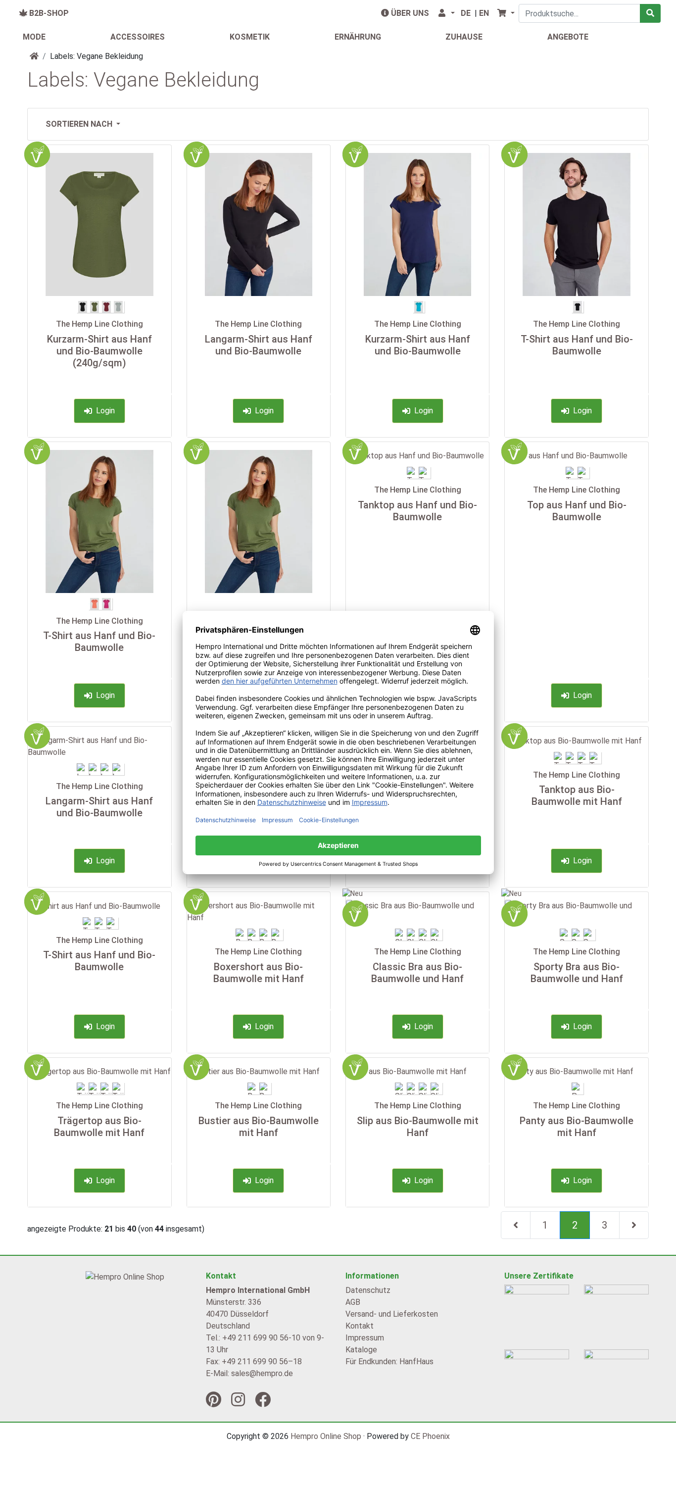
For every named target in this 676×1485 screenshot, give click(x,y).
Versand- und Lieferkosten (391, 1314)
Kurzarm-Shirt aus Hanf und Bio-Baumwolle (417, 345)
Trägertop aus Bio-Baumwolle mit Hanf (99, 1126)
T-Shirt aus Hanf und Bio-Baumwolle (577, 345)
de (466, 13)
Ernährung (358, 37)
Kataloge (361, 1349)
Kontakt (359, 1326)
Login (103, 410)
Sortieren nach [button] (80, 124)
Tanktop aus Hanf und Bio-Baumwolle (417, 511)
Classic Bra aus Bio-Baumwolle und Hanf (417, 973)
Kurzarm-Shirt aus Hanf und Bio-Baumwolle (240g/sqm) (99, 351)
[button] (446, 13)
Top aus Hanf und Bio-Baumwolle (577, 511)
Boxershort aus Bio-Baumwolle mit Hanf (258, 973)
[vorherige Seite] (516, 1225)
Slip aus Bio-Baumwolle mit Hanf (418, 1126)
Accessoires (137, 37)
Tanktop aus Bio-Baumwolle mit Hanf (576, 795)
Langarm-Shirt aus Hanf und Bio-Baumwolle (258, 345)
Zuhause (464, 37)
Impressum (364, 1337)
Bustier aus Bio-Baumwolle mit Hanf (258, 1126)
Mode (34, 37)
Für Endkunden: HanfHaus (389, 1361)
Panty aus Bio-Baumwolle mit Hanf (576, 1126)
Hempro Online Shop (325, 1436)
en (484, 13)
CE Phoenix (430, 1436)
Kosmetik (250, 37)
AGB (352, 1302)
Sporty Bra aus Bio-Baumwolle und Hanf (577, 973)
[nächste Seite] (634, 1225)
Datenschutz (367, 1290)
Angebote (567, 37)
